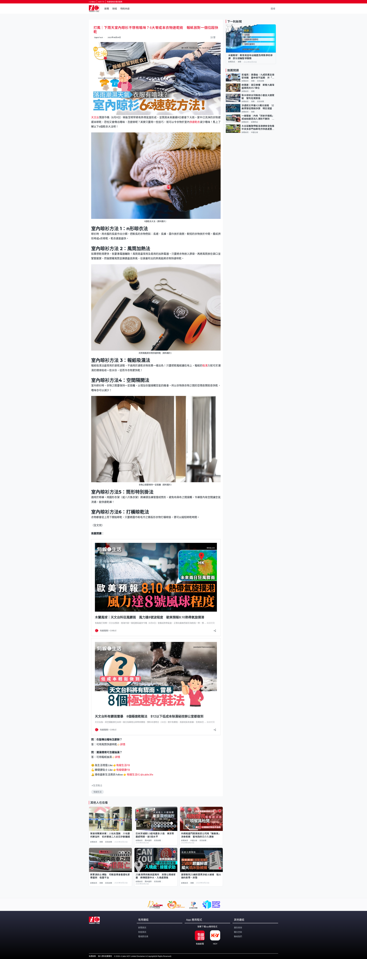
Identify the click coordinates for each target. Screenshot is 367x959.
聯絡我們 (238, 936)
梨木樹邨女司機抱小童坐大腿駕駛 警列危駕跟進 (258, 97)
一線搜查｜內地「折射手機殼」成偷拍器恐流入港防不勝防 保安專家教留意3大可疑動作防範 (258, 117)
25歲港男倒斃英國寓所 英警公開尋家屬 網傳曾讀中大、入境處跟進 (156, 876)
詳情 (122, 744)
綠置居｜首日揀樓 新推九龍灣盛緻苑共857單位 (258, 86)
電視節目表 (143, 936)
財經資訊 (142, 932)
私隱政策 (92, 956)
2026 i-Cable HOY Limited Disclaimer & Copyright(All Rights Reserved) (143, 956)
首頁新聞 (108, 842)
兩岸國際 (148, 841)
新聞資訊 (93, 842)
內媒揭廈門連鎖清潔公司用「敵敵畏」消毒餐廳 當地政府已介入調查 (201, 835)
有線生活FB (123, 765)
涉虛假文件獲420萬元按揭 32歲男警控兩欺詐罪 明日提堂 (258, 107)
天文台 (95, 117)
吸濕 (205, 365)
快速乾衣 (195, 122)
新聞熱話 (254, 122)
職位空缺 (238, 932)
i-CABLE (92, 2)
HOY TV (101, 2)
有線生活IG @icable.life (139, 774)
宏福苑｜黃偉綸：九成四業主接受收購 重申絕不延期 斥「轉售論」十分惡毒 (258, 76)
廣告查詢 (238, 927)
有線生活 (97, 792)
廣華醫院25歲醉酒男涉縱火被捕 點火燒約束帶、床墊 (201, 876)
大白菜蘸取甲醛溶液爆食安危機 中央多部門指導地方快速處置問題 (259, 128)
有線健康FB (123, 769)
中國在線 (193, 841)
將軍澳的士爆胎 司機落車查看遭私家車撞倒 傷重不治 (110, 876)
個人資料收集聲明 (105, 956)
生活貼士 (98, 785)
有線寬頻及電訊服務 (114, 2)
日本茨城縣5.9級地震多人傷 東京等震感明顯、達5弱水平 (155, 835)
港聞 (101, 842)
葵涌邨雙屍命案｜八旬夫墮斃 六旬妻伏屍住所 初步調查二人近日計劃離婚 (110, 835)
